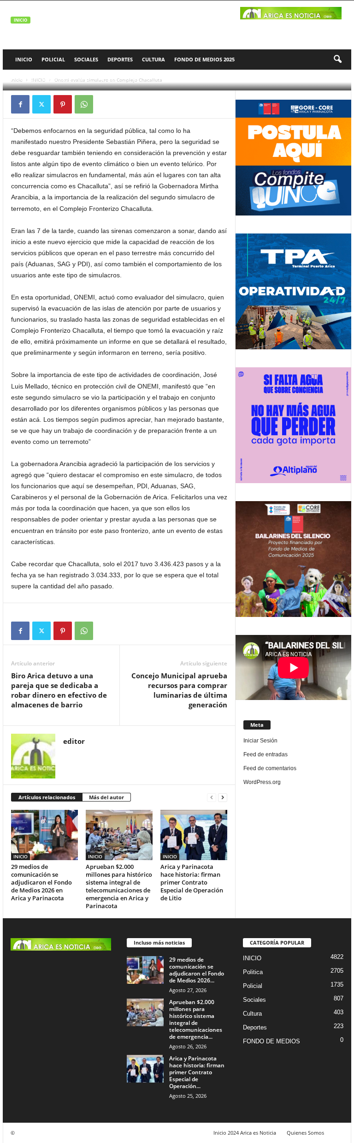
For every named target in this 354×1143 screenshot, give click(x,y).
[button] (337, 59)
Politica (253, 972)
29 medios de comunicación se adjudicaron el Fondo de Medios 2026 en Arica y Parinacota (41, 882)
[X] (41, 104)
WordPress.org (262, 782)
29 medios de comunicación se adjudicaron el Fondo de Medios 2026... (196, 970)
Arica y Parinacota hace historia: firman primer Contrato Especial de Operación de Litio (191, 882)
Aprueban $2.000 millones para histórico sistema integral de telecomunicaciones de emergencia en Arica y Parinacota (119, 886)
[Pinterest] (62, 104)
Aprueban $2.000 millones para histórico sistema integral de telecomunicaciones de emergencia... (195, 1019)
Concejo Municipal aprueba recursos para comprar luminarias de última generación (179, 690)
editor (28, 78)
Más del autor (106, 797)
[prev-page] (211, 797)
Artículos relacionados (46, 797)
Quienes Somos (305, 1132)
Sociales (86, 59)
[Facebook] (20, 104)
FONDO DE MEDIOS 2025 (204, 59)
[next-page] (222, 797)
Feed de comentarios (269, 768)
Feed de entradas (265, 754)
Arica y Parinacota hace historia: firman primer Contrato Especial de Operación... (196, 1072)
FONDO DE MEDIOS (271, 1041)
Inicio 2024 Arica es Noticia (244, 1132)
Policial (53, 59)
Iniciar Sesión (260, 740)
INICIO (23, 59)
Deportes (120, 59)
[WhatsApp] (84, 104)
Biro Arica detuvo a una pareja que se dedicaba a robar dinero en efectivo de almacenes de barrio (59, 690)
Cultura (153, 59)
